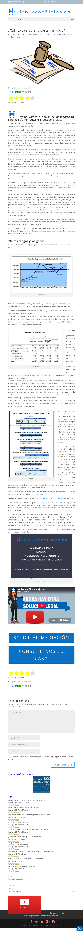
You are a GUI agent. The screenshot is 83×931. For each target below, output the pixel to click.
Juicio (49, 34)
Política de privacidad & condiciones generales (40, 916)
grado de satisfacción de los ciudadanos (49, 498)
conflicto (43, 34)
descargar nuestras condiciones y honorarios (53, 525)
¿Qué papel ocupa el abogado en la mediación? (24, 837)
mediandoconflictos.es (39, 508)
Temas (10, 889)
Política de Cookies (57, 913)
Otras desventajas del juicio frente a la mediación (25, 859)
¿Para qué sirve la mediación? (18, 822)
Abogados (36, 34)
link (43, 494)
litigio (59, 34)
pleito (71, 34)
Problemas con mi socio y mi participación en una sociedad (29, 815)
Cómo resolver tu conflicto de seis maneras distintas (26, 800)
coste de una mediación (58, 519)
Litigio (54, 34)
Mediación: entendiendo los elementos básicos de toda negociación (32, 851)
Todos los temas (17, 880)
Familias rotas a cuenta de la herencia (21, 866)
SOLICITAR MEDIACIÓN (41, 638)
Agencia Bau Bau (55, 925)
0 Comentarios (15, 37)
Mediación (65, 34)
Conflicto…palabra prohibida (18, 844)
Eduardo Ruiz (15, 34)
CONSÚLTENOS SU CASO (41, 655)
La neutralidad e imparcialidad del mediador (23, 807)
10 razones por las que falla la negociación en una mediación (29, 829)
